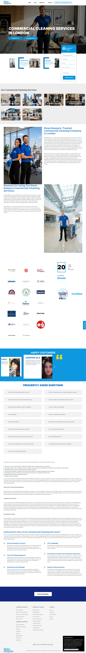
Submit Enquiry (69, 77)
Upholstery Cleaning (37, 625)
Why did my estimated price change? (57, 414)
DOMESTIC (15, 38)
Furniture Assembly (20, 624)
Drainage (18, 629)
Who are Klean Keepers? (13, 421)
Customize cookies (74, 649)
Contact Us (52, 612)
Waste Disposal (19, 635)
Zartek (39, 650)
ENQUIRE (7, 101)
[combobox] (64, 67)
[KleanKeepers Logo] (7, 3)
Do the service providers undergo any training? (18, 429)
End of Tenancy (36, 616)
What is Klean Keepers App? (55, 436)
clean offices (78, 139)
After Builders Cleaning (38, 614)
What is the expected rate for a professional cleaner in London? (63, 392)
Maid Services (36, 610)
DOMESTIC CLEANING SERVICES (63, 2)
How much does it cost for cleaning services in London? (61, 399)
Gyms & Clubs (19, 618)
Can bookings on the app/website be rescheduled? (60, 443)
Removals (18, 633)
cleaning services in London (25, 208)
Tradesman (18, 631)
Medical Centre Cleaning (21, 612)
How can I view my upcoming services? (17, 451)
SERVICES (41, 2)
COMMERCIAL (31, 38)
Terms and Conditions (41, 644)
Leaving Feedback (12, 414)
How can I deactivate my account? (56, 429)
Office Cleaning (19, 610)
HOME (29, 2)
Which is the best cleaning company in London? (18, 392)
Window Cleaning (36, 621)
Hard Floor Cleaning (37, 618)
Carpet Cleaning (36, 623)
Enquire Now (84, 325)
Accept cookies (67, 649)
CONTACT (50, 2)
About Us (52, 610)
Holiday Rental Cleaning (38, 629)
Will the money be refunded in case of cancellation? (19, 407)
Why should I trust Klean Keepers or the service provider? (61, 421)
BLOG (35, 2)
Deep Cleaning (36, 612)
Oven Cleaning (36, 627)
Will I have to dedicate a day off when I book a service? (20, 436)
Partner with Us (53, 614)
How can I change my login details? (56, 407)
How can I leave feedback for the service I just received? (21, 443)
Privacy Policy (50, 644)
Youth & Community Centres (22, 614)
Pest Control (18, 637)
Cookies (34, 644)
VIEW (14, 101)
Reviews (51, 618)
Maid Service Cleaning (21, 626)
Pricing (51, 616)
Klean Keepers (7, 478)
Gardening (18, 640)
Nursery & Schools (20, 616)
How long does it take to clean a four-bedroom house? (20, 399)
